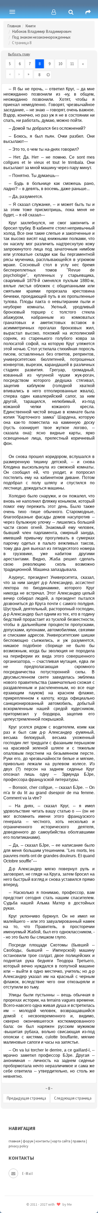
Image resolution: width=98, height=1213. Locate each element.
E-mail (27, 1173)
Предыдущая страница (26, 1098)
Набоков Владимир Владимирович (41, 31)
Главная (14, 25)
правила (79, 1141)
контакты (43, 1141)
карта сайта (61, 1141)
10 (60, 63)
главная (14, 1141)
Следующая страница (72, 1098)
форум (28, 1141)
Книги (30, 25)
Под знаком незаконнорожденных (41, 37)
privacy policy (18, 1146)
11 (72, 63)
